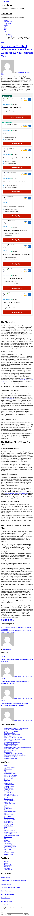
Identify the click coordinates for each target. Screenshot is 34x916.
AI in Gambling (8, 772)
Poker (5, 827)
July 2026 (7, 862)
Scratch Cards (8, 837)
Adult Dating (7, 23)
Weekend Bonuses (9, 852)
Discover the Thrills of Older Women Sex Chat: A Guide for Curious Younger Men (17, 51)
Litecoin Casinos (8, 814)
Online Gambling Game (10, 758)
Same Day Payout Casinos (11, 835)
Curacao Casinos (8, 792)
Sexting (6, 25)
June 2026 (7, 863)
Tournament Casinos (9, 848)
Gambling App (8, 752)
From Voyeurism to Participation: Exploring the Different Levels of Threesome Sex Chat (15, 704)
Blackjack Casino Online (11, 750)
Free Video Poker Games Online (13, 729)
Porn (5, 28)
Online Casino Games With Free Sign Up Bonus (17, 747)
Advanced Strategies (9, 767)
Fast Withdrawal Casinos (11, 795)
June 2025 (7, 866)
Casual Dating (8, 791)
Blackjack (7, 780)
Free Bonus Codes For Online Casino (14, 739)
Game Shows (8, 802)
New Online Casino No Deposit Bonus (15, 755)
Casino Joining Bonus (10, 745)
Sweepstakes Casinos (10, 846)
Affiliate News (8, 769)
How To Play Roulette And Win (13, 737)
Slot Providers (8, 843)
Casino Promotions (9, 784)
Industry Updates (8, 810)
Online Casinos (8, 826)
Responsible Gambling (10, 832)
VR (5, 29)
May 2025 (7, 868)
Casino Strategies (9, 789)
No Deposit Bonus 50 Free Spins (13, 753)
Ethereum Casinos (9, 794)
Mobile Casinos (8, 822)
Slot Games (7, 841)
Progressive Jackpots (9, 830)
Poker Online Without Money (12, 734)
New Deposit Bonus (9, 733)
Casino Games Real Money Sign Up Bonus (16, 728)
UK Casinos (7, 849)
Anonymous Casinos (10, 773)
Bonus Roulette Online (10, 741)
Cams (5, 26)
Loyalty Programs (9, 818)
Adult (5, 765)
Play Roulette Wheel (9, 736)
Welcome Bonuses (9, 854)
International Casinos (10, 811)
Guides (6, 805)
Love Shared (6, 5)
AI (5, 31)
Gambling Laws (8, 797)
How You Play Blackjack (11, 731)
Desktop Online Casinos (10, 756)
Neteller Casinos (8, 824)
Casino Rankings (9, 786)
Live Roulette (8, 816)
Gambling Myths (8, 799)
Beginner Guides (8, 778)
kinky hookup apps (9, 398)
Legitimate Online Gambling (12, 742)
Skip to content (5, 1)
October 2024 (8, 869)
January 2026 (8, 865)
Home (6, 20)
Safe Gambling (8, 833)
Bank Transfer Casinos (10, 775)
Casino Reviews (8, 788)
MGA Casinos (8, 821)
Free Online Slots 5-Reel (11, 748)
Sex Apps (6, 838)
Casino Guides (8, 783)
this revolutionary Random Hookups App (16, 493)
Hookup (6, 807)
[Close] (2, 912)
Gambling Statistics (9, 800)
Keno (5, 813)
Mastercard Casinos (9, 819)
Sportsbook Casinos (9, 845)
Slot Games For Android (11, 744)
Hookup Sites (8, 21)
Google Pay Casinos (9, 803)
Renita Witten (20, 72)
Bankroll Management (10, 776)
